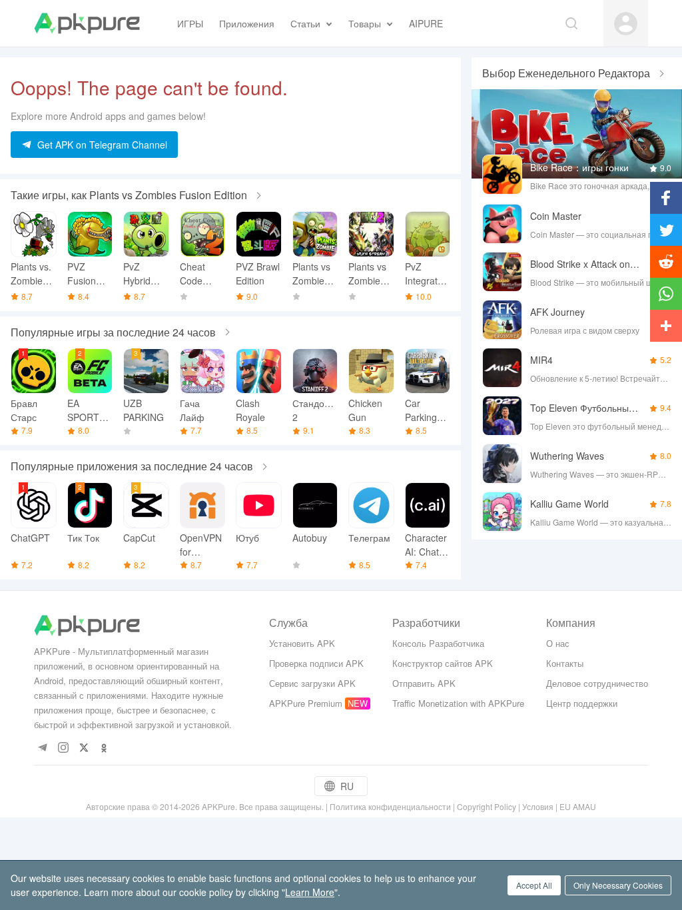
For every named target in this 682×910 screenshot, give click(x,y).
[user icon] (625, 23)
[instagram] (63, 748)
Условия (537, 806)
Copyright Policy (486, 806)
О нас (557, 643)
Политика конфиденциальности (390, 806)
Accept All (534, 885)
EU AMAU (577, 806)
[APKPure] (87, 23)
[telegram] (42, 748)
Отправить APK (424, 683)
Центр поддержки (581, 703)
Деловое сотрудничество (597, 683)
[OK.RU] (104, 748)
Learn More (309, 892)
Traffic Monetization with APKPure (458, 703)
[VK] (83, 748)
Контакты (564, 663)
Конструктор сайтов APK (442, 663)
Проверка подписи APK (316, 663)
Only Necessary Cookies (618, 885)
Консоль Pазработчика (438, 643)
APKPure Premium (305, 703)
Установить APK (302, 643)
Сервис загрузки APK (312, 683)
